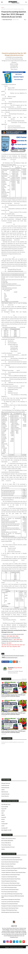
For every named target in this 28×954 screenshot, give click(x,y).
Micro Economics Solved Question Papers (9, 908)
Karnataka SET (4, 828)
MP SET (3, 819)
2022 (17, 636)
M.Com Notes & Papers (6, 845)
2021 (14, 636)
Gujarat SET (3, 808)
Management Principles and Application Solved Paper (12, 905)
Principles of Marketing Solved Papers (9, 910)
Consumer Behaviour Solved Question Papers (10, 874)
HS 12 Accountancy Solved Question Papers (10, 883)
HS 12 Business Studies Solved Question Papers (11, 885)
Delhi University (4, 791)
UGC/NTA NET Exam (5, 804)
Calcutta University (5, 794)
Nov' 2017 (6, 646)
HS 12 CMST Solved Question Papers (9, 887)
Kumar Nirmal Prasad (15, 668)
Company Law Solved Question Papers (9, 870)
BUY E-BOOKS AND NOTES (7, 840)
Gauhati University (5, 785)
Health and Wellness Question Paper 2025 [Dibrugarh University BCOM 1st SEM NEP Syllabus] (13, 695)
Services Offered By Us (6, 842)
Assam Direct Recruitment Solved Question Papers (11, 859)
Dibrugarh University (5, 783)
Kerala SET (3, 817)
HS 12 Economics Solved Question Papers (10, 889)
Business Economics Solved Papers (8, 864)
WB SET (3, 815)
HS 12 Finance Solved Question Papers (9, 891)
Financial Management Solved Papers (9, 881)
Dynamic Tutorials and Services (16, 947)
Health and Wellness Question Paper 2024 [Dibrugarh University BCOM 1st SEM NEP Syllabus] (13, 731)
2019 (8, 636)
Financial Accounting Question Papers (9, 657)
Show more (24, 678)
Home (2, 7)
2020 (11, 636)
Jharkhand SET (4, 823)
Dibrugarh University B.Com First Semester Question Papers (12, 9)
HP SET (3, 821)
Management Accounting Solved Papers (9, 903)
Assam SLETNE (4, 806)
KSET (2, 813)
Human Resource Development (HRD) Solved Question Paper (12, 896)
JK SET (2, 825)
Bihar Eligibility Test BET (6, 830)
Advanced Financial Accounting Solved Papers (10, 857)
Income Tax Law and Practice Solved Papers (10, 901)
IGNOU (3, 789)
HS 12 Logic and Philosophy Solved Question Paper (11, 893)
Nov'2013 (9, 644)
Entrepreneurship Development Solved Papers (10, 878)
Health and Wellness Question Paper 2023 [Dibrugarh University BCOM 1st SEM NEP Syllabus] (13, 713)
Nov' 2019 (17, 646)
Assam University (5, 796)
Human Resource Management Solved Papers (10, 899)
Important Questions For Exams (8, 847)
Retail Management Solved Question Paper (10, 912)
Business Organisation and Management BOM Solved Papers (14, 868)
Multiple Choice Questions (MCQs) (8, 838)
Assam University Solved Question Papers (10, 861)
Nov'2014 (14, 644)
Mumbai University (5, 787)
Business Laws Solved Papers (7, 866)
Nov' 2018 (12, 646)
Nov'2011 (9, 643)
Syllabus (3, 849)
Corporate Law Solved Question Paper (9, 876)
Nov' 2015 (19, 644)
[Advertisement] (14, 36)
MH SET (3, 811)
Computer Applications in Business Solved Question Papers (13, 872)
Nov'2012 (4, 644)
